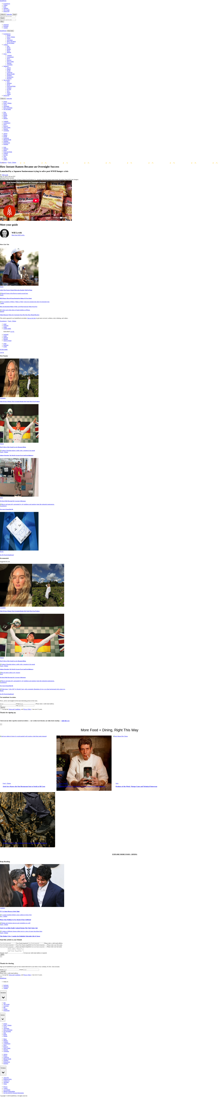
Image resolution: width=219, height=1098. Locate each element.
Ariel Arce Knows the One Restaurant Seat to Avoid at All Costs (24, 786)
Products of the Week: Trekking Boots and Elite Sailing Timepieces (25, 843)
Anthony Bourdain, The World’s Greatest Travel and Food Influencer (16, 455)
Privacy (5, 1086)
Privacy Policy (27, 709)
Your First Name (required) (23, 945)
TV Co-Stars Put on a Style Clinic (10, 911)
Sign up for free (31, 318)
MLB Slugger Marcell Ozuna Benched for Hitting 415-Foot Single (16, 298)
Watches (9, 63)
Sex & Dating (10, 43)
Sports (1, 286)
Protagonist (6, 1010)
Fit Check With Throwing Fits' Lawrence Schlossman (13, 501)
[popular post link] (19, 396)
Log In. (12, 331)
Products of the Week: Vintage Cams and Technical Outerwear (136, 786)
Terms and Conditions (14, 709)
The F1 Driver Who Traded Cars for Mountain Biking (13, 447)
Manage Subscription (9, 1091)
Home (8, 84)
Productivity (10, 77)
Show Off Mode (11, 41)
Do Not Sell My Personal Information (13, 1093)
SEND (2, 954)
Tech (8, 91)
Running (9, 78)
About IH (6, 1077)
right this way (65, 720)
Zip (17, 705)
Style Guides (10, 61)
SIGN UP (3, 971)
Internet (9, 52)
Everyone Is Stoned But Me (6, 509)
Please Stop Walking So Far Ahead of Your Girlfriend (15, 919)
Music (8, 51)
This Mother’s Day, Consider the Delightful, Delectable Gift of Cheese (20, 936)
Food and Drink (11, 86)
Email (17, 704)
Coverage (6, 1006)
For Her (9, 89)
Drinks (9, 35)
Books (8, 47)
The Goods (6, 10)
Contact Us (6, 1080)
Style (4, 6)
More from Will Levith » (18, 235)
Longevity (9, 72)
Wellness (5, 8)
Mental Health (11, 74)
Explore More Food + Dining (124, 854)
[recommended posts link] (27, 763)
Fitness (9, 69)
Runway (9, 60)
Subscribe (9, 14)
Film (8, 46)
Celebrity (9, 55)
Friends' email (4, 953)
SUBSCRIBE (7, 328)
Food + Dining (11, 37)
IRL (4, 1007)
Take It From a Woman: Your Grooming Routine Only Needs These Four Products (20, 401)
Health (8, 71)
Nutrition (9, 75)
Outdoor (9, 88)
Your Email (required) (22, 943)
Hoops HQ (6, 11)
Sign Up (3, 707)
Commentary (10, 57)
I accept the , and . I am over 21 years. (22, 709)
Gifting (9, 94)
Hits (4, 1003)
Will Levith (5, 175)
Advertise (6, 1082)
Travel (8, 38)
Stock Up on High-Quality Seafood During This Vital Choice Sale (19, 928)
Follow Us (3, 14)
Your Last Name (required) (23, 946)
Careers (5, 1088)
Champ (5, 1009)
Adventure (10, 40)
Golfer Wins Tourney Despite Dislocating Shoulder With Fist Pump (16, 290)
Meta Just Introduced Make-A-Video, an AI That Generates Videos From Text (18, 306)
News (8, 58)
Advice (9, 67)
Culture (5, 5)
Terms (5, 1084)
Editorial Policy (7, 1079)
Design (9, 49)
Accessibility (6, 1090)
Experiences (6, 3)
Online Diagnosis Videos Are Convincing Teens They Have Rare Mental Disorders (19, 314)
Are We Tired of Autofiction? (7, 555)
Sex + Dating (3, 916)
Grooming (9, 64)
